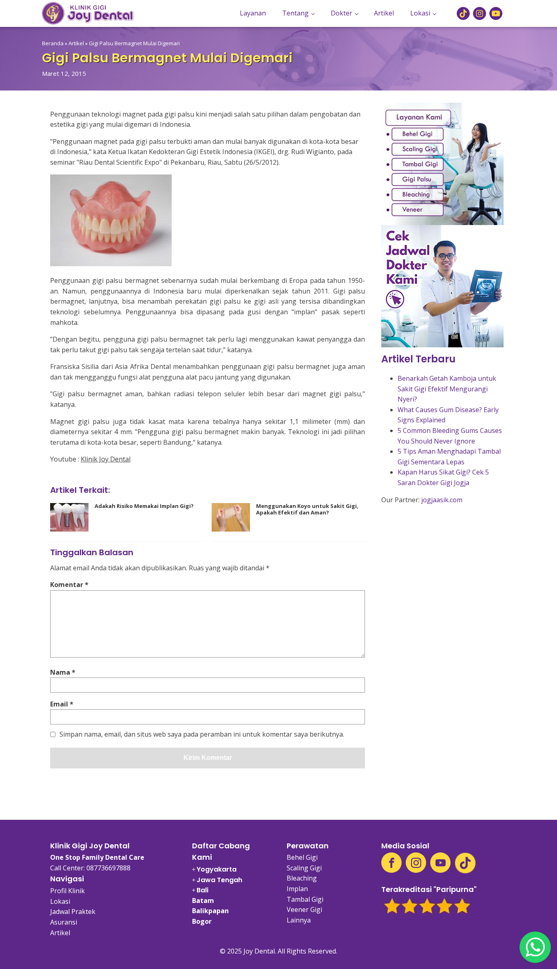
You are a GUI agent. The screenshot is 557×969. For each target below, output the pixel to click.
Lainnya (299, 920)
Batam (203, 900)
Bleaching (302, 878)
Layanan (253, 13)
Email (61, 704)
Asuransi (63, 922)
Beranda (53, 43)
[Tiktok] (465, 863)
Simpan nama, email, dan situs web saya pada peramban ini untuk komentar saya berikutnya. (202, 734)
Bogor (202, 921)
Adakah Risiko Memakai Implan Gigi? (144, 506)
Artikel (384, 13)
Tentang (295, 13)
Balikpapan (210, 910)
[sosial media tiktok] (463, 13)
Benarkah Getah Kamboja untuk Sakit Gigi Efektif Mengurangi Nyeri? (447, 389)
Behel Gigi (302, 857)
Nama (62, 672)
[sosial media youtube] (495, 13)
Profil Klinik (67, 890)
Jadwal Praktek (72, 911)
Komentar (69, 584)
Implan (297, 888)
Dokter (341, 13)
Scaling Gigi (304, 867)
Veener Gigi (304, 909)
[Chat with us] (535, 947)
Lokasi (420, 13)
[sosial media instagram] (479, 13)
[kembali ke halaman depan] (87, 13)
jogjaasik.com (441, 499)
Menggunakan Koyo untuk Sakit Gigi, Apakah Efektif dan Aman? (307, 509)
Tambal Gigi (305, 899)
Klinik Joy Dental (105, 459)
